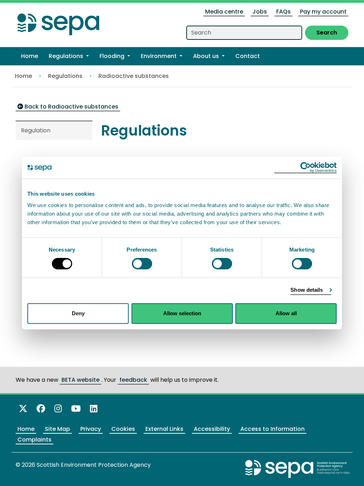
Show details (306, 290)
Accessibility (212, 429)
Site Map (57, 429)
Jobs (259, 11)
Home (23, 76)
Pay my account (323, 11)
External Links (164, 429)
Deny (78, 313)
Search (326, 32)
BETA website (80, 380)
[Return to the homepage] (58, 22)
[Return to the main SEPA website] (297, 469)
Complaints (34, 439)
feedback (133, 380)
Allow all (286, 313)
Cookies (123, 429)
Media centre (224, 11)
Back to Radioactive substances (70, 106)
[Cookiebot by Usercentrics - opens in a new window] (305, 167)
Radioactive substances (133, 76)
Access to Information (272, 429)
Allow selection (182, 313)
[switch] (142, 263)
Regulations (65, 76)
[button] (68, 56)
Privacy (90, 429)
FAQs (283, 11)
